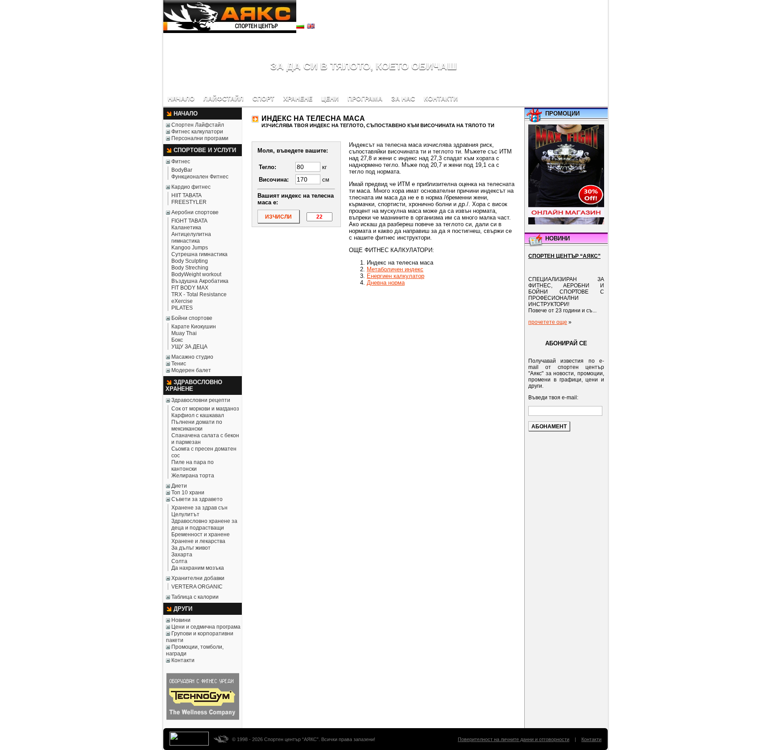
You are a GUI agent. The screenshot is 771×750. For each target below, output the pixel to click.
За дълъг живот (191, 548)
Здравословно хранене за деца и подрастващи (204, 524)
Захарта (181, 554)
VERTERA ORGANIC (197, 587)
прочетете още (547, 322)
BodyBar (181, 170)
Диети (179, 486)
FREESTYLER (189, 202)
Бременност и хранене (200, 534)
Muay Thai (184, 333)
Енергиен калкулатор (395, 276)
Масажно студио (192, 357)
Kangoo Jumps (189, 247)
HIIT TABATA (186, 195)
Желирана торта (192, 475)
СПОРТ (263, 98)
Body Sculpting (189, 261)
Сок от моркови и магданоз (205, 409)
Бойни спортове (191, 318)
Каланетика (186, 227)
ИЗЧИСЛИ (278, 217)
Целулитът (185, 514)
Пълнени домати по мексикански (196, 425)
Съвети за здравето (197, 499)
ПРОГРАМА (365, 98)
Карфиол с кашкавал (197, 415)
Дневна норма (386, 282)
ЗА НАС (403, 98)
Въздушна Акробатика (199, 281)
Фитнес (180, 161)
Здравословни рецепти (200, 400)
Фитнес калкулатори (197, 131)
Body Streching (189, 268)
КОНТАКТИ (441, 98)
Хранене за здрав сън (199, 508)
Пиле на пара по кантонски (192, 465)
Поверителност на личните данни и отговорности (513, 739)
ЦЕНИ (330, 98)
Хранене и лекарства (198, 541)
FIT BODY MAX (189, 288)
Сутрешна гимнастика (199, 254)
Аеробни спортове (195, 212)
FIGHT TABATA (189, 221)
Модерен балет (191, 370)
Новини (181, 620)
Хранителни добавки (197, 578)
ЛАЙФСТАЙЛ (223, 98)
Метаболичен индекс (395, 269)
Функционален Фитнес (199, 177)
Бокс (177, 340)
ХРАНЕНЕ (297, 98)
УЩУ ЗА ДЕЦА (189, 347)
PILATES (182, 308)
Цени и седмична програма (205, 627)
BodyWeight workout (196, 274)
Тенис (178, 363)
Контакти (183, 660)
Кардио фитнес (191, 187)
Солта (179, 561)
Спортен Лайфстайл (197, 125)
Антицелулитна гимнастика (191, 237)
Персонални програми (199, 138)
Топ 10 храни (187, 492)
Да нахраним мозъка (197, 568)
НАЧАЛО (181, 98)
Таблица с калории (195, 597)
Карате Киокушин (193, 326)
